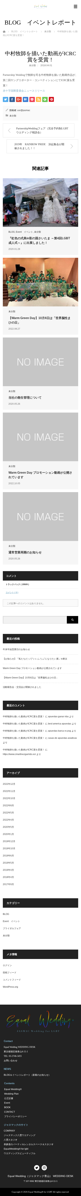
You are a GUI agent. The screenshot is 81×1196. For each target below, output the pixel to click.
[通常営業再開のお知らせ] (40, 516)
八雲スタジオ (10, 1139)
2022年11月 (9, 791)
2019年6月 (8, 855)
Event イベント (24, 232)
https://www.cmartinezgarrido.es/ (19, 754)
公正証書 (8, 1098)
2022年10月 (9, 798)
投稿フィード (9, 972)
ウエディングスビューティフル (19, 1153)
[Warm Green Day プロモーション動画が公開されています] (40, 437)
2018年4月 (8, 877)
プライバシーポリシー (15, 1116)
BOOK (7, 1107)
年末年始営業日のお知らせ (16, 649)
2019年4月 (8, 870)
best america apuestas (59, 723)
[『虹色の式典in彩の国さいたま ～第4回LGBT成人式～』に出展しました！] (40, 202)
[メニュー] (75, 6)
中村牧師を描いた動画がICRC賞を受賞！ (24, 716)
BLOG (11, 232)
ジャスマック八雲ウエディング (19, 1135)
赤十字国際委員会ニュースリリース (24, 90)
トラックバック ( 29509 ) (17, 584)
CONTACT (9, 1112)
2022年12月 (9, 784)
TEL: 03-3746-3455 (13, 1056)
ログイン (7, 965)
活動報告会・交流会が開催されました (22, 687)
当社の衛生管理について (25, 397)
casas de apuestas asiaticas (62, 738)
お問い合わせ (10, 1060)
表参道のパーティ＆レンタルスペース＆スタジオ (28, 1144)
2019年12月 (9, 841)
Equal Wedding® (13, 1089)
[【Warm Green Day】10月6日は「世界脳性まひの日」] (40, 282)
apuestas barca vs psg (59, 731)
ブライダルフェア (12, 928)
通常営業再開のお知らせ (25, 552)
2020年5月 (8, 827)
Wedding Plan (11, 1093)
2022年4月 (8, 820)
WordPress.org (10, 987)
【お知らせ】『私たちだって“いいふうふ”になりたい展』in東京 (35, 658)
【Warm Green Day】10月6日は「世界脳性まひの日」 (30, 677)
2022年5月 (8, 812)
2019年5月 (8, 863)
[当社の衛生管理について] (40, 362)
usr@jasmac (23, 110)
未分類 (32, 65)
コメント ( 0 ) (12, 592)
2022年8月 (8, 805)
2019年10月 (9, 848)
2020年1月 (8, 834)
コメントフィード (12, 979)
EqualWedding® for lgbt (16, 1149)
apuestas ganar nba (58, 716)
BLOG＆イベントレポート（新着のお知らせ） (27, 1075)
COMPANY (9, 1130)
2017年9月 (8, 884)
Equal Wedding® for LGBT (40, 1192)
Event (7, 1103)
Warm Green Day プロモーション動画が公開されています (32, 668)
